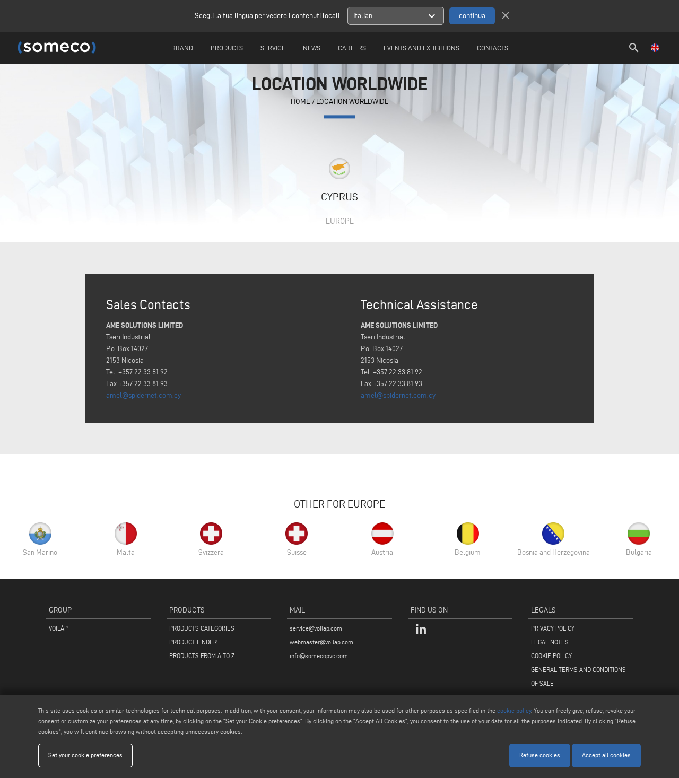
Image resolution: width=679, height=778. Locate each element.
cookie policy (514, 710)
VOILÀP (58, 628)
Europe (340, 220)
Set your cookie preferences (85, 754)
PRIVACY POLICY (552, 628)
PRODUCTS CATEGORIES (201, 628)
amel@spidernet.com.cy (143, 395)
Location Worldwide (352, 102)
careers (352, 47)
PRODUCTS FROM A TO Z (201, 655)
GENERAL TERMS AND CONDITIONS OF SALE (578, 676)
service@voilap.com (316, 628)
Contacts (492, 47)
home (300, 102)
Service (272, 47)
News (311, 47)
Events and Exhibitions (421, 47)
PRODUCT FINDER (193, 642)
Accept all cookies (606, 754)
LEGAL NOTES (550, 642)
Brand (182, 47)
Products (227, 47)
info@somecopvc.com (319, 655)
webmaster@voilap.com (321, 642)
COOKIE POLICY (551, 655)
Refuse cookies (539, 754)
